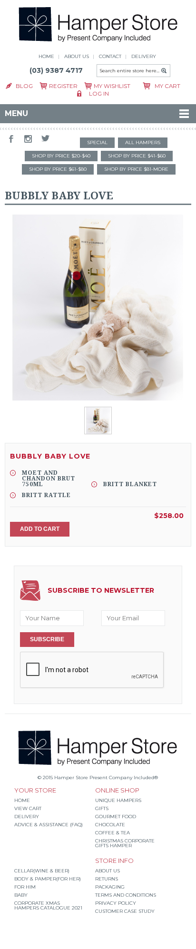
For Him (25, 887)
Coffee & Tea (112, 833)
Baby (21, 895)
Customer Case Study (125, 911)
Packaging (110, 887)
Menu (16, 113)
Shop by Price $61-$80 (58, 169)
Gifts (101, 808)
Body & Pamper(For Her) (47, 879)
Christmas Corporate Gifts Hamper (125, 843)
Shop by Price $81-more (136, 169)
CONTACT (110, 56)
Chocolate (110, 825)
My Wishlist (112, 86)
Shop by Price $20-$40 (61, 156)
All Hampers (142, 142)
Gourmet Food (115, 816)
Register (63, 86)
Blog (24, 86)
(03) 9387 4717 (56, 70)
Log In (99, 93)
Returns (106, 879)
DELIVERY (143, 56)
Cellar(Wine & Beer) (41, 871)
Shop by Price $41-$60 (137, 156)
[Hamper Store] (98, 43)
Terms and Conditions (125, 895)
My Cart (167, 86)
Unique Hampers (118, 800)
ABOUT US (76, 56)
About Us (107, 871)
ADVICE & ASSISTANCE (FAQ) (48, 825)
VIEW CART (27, 808)
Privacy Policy (115, 903)
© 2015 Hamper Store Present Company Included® (98, 777)
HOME (46, 56)
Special (97, 142)
